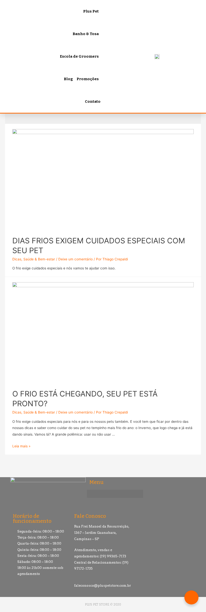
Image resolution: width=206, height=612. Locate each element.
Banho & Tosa (86, 34)
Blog (68, 79)
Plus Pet (91, 11)
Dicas (16, 259)
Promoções (88, 79)
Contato (92, 101)
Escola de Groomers (79, 56)
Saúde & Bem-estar (39, 259)
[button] (115, 494)
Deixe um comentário (75, 259)
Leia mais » (21, 446)
